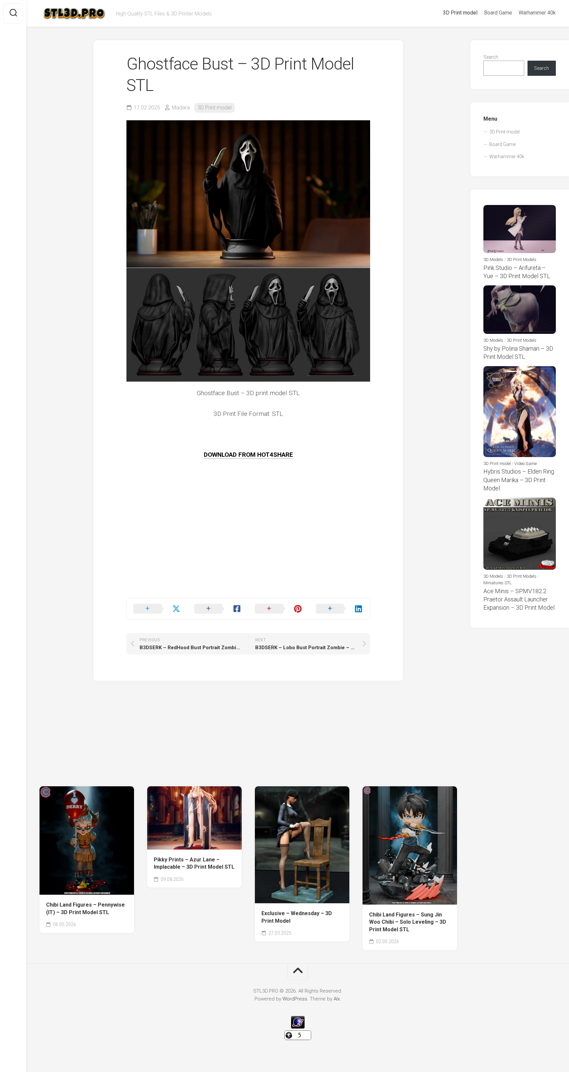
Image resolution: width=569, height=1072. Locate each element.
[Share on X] (157, 609)
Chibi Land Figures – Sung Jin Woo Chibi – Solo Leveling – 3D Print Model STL (407, 922)
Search (490, 57)
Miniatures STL (497, 582)
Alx (337, 999)
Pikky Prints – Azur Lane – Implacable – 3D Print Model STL (194, 863)
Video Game (525, 463)
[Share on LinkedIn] (339, 609)
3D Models (493, 259)
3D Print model (460, 13)
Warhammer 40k (537, 13)
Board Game (498, 13)
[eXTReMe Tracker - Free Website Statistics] (298, 1027)
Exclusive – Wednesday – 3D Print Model (296, 917)
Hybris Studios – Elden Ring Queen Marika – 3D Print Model (518, 479)
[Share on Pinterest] (278, 609)
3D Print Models (521, 259)
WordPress (295, 999)
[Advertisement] (248, 552)
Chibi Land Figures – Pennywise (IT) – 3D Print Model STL (85, 908)
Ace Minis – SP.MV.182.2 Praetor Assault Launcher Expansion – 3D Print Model (519, 599)
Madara (181, 107)
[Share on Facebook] (218, 609)
